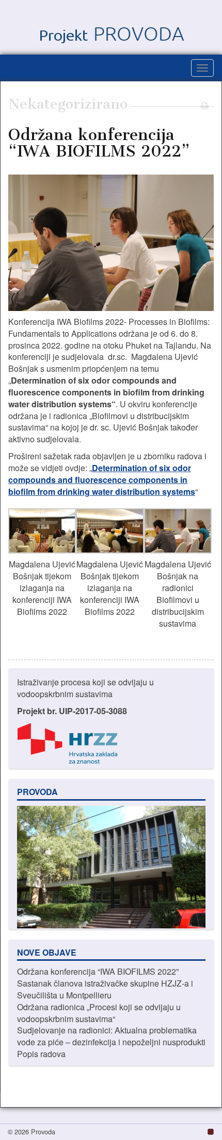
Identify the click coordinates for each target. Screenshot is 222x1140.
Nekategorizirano (68, 103)
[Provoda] (111, 27)
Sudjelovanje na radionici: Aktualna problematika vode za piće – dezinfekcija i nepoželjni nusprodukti (111, 1036)
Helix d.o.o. (210, 1131)
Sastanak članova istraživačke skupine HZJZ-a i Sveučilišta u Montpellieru (105, 989)
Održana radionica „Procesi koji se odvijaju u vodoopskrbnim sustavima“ (99, 1013)
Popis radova (41, 1054)
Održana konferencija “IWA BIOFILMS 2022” (98, 971)
